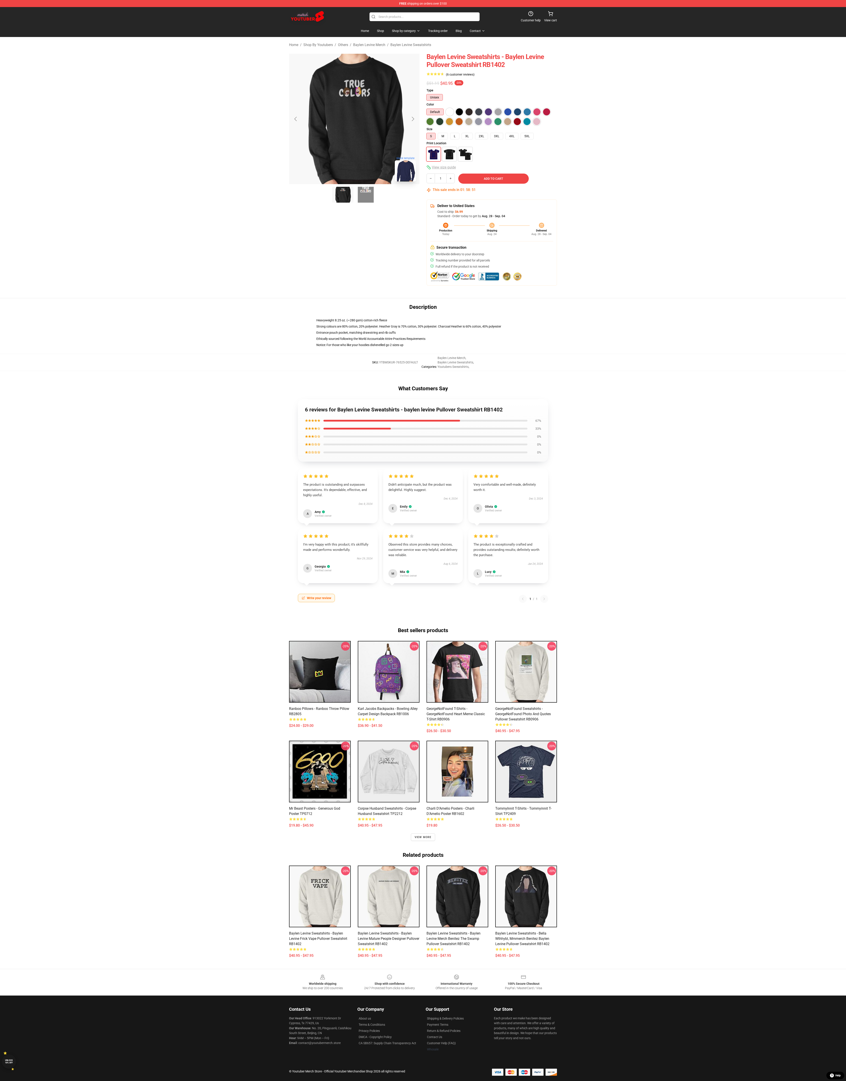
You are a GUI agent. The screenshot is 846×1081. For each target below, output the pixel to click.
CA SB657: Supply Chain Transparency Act (387, 1043)
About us (365, 1018)
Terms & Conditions (372, 1024)
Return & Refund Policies (443, 1031)
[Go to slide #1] (342, 195)
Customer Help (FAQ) (441, 1043)
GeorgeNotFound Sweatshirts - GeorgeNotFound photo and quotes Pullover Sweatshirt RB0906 (523, 714)
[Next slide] (412, 119)
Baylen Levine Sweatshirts (410, 45)
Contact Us (434, 1037)
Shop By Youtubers (318, 45)
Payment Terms (437, 1024)
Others (343, 45)
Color (430, 104)
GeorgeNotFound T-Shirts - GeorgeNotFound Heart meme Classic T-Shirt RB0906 (456, 714)
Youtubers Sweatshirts (453, 366)
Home (293, 45)
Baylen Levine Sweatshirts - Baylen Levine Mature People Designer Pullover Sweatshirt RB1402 (388, 938)
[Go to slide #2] (365, 195)
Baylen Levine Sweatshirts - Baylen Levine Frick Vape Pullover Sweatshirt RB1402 (318, 938)
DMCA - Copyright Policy (375, 1037)
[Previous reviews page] (523, 599)
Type (430, 90)
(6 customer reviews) (460, 74)
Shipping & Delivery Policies (445, 1018)
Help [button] (838, 1075)
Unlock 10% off (9, 1061)
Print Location (436, 143)
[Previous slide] (296, 119)
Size (429, 129)
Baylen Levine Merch (369, 45)
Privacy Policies (369, 1031)
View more (423, 837)
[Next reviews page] (544, 599)
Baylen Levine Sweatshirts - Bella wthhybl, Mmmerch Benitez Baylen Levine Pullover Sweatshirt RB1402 (522, 938)
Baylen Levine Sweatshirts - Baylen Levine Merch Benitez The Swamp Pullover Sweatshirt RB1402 (454, 938)
